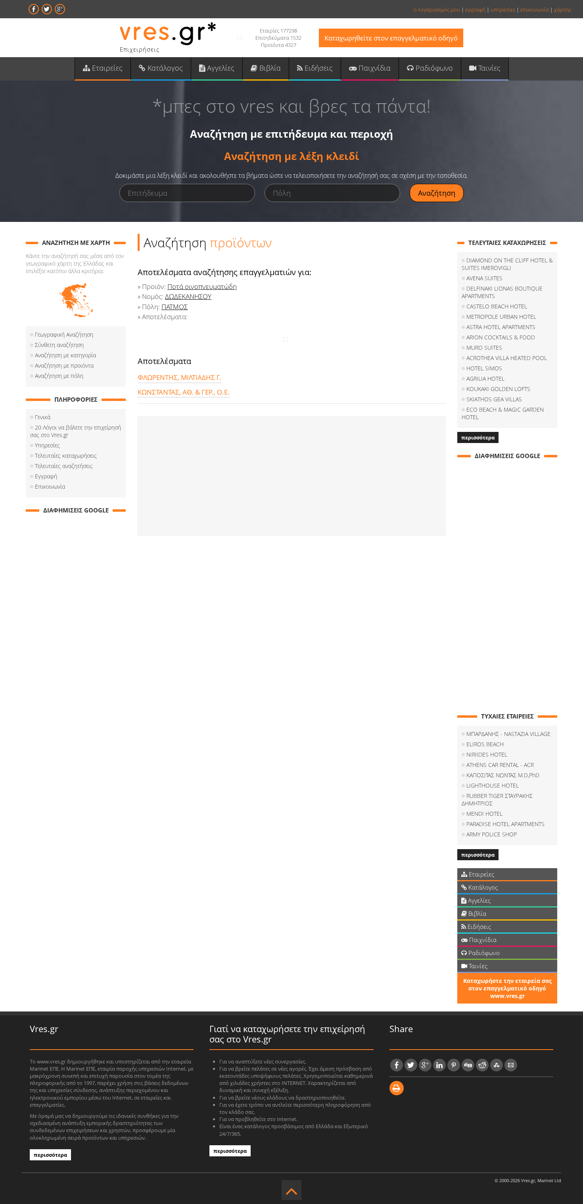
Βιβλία (269, 68)
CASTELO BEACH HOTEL (496, 306)
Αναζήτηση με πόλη (59, 376)
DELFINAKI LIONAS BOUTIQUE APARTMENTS (502, 292)
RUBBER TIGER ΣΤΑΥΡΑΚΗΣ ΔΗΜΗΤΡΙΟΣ (497, 799)
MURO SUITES (484, 347)
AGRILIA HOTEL (485, 378)
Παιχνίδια (374, 68)
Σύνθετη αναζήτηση (59, 345)
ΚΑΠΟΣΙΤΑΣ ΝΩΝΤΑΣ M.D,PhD (502, 775)
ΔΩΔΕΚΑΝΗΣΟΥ (188, 296)
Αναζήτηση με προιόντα (64, 365)
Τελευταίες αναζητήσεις (64, 466)
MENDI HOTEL (484, 813)
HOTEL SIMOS (484, 368)
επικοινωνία (534, 9)
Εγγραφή (46, 476)
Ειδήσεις (318, 68)
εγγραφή (475, 9)
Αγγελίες (219, 68)
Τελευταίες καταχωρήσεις (66, 455)
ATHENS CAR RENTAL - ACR (500, 765)
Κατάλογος (164, 68)
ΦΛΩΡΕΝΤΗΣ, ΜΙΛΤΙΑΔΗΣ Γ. (179, 377)
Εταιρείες (106, 68)
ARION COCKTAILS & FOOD (500, 337)
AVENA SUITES (484, 278)
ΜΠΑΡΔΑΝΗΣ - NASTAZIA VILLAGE (508, 734)
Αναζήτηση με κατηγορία (65, 355)
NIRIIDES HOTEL (486, 754)
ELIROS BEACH (485, 744)
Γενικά (42, 417)
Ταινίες (488, 68)
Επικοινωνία (50, 486)
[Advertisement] (291, 476)
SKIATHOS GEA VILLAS (494, 399)
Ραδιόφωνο (433, 68)
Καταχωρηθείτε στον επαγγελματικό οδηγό (391, 37)
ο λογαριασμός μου (437, 9)
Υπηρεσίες (47, 445)
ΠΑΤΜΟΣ (174, 306)
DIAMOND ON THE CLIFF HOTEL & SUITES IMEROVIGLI (507, 264)
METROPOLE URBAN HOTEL (501, 316)
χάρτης (562, 9)
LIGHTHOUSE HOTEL (492, 785)
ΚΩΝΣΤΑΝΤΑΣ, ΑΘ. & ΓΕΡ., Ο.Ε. (184, 392)
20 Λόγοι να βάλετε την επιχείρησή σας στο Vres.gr (75, 431)
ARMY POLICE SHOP (491, 834)
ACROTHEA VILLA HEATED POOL (506, 358)
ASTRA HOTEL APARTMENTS (500, 327)
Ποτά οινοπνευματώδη (202, 286)
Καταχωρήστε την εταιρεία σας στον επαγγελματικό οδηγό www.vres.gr (507, 988)
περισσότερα (478, 437)
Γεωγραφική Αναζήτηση (64, 334)
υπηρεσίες (503, 9)
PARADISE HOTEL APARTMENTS (505, 824)
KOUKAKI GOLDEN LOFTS (498, 389)
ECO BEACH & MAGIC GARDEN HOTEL (503, 413)
